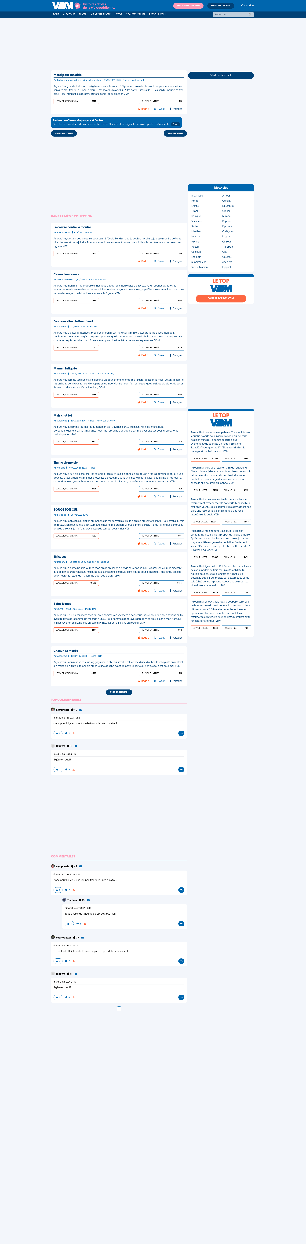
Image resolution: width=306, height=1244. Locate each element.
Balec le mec (62, 604)
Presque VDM (157, 14)
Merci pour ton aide (68, 75)
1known (61, 746)
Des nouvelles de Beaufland (73, 321)
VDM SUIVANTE (175, 133)
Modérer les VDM (220, 5)
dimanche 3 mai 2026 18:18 (78, 908)
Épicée (83, 14)
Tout (56, 14)
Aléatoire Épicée (100, 14)
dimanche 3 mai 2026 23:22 (67, 946)
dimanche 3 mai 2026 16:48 (67, 718)
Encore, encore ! (119, 692)
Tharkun (72, 900)
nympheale (63, 710)
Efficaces (60, 557)
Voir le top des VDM (221, 298)
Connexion (247, 5)
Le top (118, 14)
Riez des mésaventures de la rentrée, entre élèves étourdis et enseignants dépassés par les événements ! (115, 122)
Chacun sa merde (66, 651)
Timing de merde (66, 462)
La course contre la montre (72, 227)
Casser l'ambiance (66, 274)
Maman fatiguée (65, 368)
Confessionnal (135, 14)
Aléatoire (69, 14)
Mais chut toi (63, 415)
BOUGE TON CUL (65, 509)
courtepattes (64, 938)
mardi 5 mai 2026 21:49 (65, 754)
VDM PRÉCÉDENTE (64, 133)
